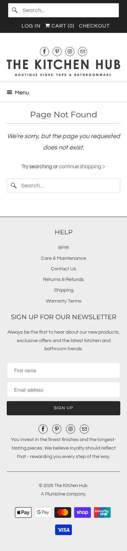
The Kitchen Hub (70, 485)
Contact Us (63, 268)
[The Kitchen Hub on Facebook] (44, 51)
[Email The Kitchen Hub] (82, 51)
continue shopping (80, 166)
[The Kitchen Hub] (63, 67)
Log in (31, 26)
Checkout (94, 26)
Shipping (63, 290)
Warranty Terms (63, 301)
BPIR (63, 247)
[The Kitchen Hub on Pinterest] (57, 51)
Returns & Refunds (63, 279)
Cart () (62, 26)
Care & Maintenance (63, 258)
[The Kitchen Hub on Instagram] (69, 51)
